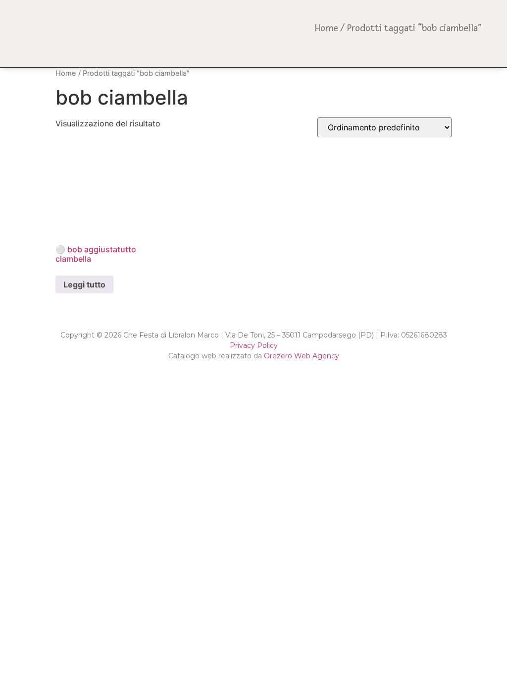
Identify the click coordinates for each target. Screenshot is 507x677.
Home (326, 28)
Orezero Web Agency (301, 355)
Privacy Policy (254, 345)
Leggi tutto (84, 284)
